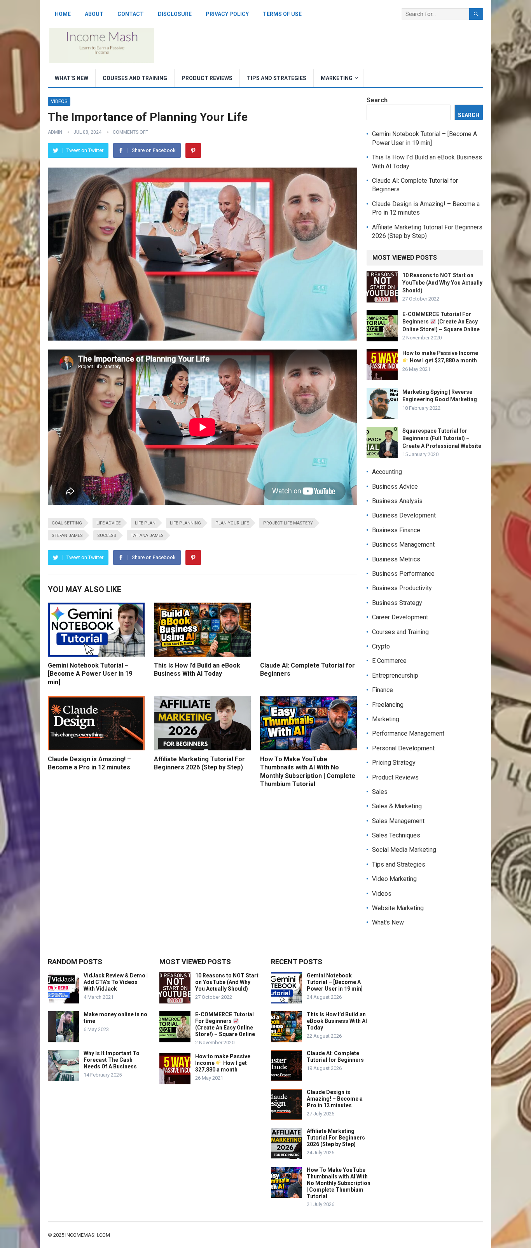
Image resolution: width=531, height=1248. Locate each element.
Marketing (337, 78)
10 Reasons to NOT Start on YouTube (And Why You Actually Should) (442, 282)
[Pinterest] (193, 150)
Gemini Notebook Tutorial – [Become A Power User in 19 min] (90, 674)
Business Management (403, 544)
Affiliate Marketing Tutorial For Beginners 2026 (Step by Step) (336, 1137)
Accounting (387, 471)
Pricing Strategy (394, 762)
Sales (380, 791)
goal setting (67, 523)
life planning (185, 523)
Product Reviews (207, 78)
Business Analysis (397, 501)
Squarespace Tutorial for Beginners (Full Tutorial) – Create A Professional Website (441, 438)
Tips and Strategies (276, 78)
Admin (55, 132)
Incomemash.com (87, 1235)
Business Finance (396, 530)
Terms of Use (282, 14)
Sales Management (398, 821)
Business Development (404, 515)
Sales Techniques (396, 835)
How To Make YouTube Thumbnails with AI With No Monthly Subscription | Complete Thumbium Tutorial (338, 1183)
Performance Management (408, 733)
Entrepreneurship (395, 675)
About (94, 14)
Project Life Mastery (288, 523)
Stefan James (67, 535)
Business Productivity (402, 588)
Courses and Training (135, 78)
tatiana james (147, 535)
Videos (59, 101)
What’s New (71, 78)
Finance (382, 690)
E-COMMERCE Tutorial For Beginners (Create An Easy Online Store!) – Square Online (441, 321)
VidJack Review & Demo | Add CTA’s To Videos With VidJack (116, 982)
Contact (130, 14)
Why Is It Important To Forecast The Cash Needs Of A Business (112, 1060)
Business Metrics (396, 559)
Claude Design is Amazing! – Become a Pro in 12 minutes (335, 1098)
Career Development (400, 617)
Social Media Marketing (404, 849)
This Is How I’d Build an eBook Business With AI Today (337, 1021)
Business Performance (403, 573)
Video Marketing (394, 879)
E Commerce (389, 660)
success (106, 535)
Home (63, 14)
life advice (108, 523)
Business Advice (395, 486)
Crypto (381, 646)
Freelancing (387, 704)
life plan (145, 523)
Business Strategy (397, 603)
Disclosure (175, 14)
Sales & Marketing (397, 806)
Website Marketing (398, 908)
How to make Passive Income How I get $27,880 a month (222, 1063)
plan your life (232, 523)
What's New (388, 922)
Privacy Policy (227, 14)
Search (377, 100)
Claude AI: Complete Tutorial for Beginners (335, 1056)
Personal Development (403, 748)
